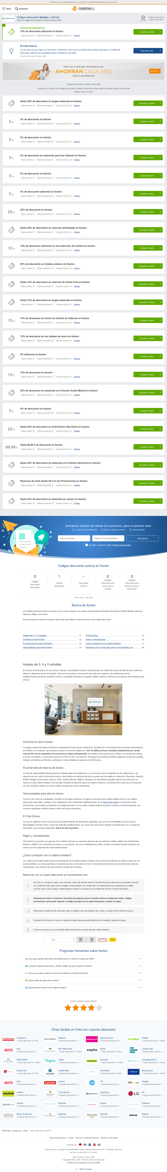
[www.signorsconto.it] (99, 1144)
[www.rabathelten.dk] (94, 1144)
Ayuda (70, 1137)
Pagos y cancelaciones (95, 639)
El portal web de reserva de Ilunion (37, 643)
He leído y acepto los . (110, 545)
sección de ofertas (111, 802)
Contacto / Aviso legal (109, 1137)
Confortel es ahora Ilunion (34, 639)
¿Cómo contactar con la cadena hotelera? (103, 643)
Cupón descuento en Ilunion (40, 1130)
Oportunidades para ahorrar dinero (37, 647)
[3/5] (83, 1007)
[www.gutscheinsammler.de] (80, 1144)
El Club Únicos (92, 635)
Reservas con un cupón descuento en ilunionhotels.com (109, 647)
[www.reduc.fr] (85, 1144)
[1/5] (68, 1007)
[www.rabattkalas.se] (89, 1144)
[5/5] (99, 1007)
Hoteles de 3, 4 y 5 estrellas (35, 635)
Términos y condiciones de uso (87, 1137)
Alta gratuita (143, 538)
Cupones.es (16, 1130)
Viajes (25, 1130)
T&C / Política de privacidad (119, 545)
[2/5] (76, 1007)
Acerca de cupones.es (57, 1137)
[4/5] (91, 1007)
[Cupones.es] (83, 8)
